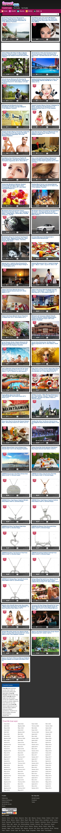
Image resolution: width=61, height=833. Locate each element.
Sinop (38, 828)
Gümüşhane (55, 822)
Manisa (40, 826)
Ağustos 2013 (7, 782)
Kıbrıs (42, 830)
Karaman (37, 824)
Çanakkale (46, 820)
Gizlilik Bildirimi (5, 802)
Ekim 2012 (34, 786)
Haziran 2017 (35, 757)
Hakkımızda (5, 798)
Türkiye (38, 830)
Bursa (41, 820)
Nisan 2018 (7, 753)
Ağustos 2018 (7, 751)
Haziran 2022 (49, 726)
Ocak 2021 (48, 734)
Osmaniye (17, 828)
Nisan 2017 (7, 759)
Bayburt (18, 820)
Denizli (3, 822)
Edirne (18, 822)
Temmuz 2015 (21, 769)
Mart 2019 (20, 746)
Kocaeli (22, 826)
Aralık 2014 (7, 773)
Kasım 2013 (21, 780)
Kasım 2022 (35, 724)
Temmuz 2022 (35, 726)
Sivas (42, 828)
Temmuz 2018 (21, 751)
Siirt (35, 828)
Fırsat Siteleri (48, 830)
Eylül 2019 (48, 742)
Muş (53, 826)
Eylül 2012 (48, 786)
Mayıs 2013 (48, 782)
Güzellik (13, 11)
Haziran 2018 (35, 751)
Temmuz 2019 (21, 744)
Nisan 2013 (7, 784)
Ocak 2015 (48, 771)
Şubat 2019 (34, 746)
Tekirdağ (56, 828)
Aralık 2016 (7, 761)
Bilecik (22, 820)
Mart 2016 (20, 765)
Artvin (53, 818)
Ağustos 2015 (7, 769)
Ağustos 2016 (7, 763)
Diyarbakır (8, 822)
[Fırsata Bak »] (15, 33)
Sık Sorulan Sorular (7, 804)
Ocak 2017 (48, 759)
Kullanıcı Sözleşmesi (7, 800)
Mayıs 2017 (48, 757)
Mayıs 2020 (48, 738)
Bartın (8, 820)
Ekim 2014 (34, 773)
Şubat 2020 (34, 740)
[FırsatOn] (10, 4)
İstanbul (4, 818)
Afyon (26, 818)
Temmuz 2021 (35, 732)
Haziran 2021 (49, 732)
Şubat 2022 (48, 728)
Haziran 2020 (35, 738)
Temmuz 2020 (21, 738)
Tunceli (12, 830)
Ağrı (30, 818)
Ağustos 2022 (21, 726)
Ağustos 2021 (21, 732)
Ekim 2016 (34, 761)
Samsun (31, 828)
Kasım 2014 (21, 773)
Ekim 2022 (48, 724)
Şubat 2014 (34, 777)
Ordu (12, 828)
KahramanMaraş (25, 824)
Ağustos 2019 (7, 744)
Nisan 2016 (7, 765)
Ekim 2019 (34, 742)
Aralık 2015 (7, 767)
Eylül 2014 (48, 773)
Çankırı (51, 820)
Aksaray (34, 818)
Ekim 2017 (34, 755)
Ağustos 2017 (7, 757)
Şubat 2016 (34, 765)
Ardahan (48, 818)
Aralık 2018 (7, 748)
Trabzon (8, 830)
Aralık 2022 (21, 724)
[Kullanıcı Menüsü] (41, 11)
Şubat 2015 (34, 771)
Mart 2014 (20, 777)
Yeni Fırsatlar (24, 8)
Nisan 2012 (7, 790)
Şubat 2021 (34, 734)
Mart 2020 (20, 740)
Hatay (8, 824)
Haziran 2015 (35, 769)
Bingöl (26, 820)
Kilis (18, 826)
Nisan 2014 (7, 777)
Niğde (8, 828)
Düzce (13, 822)
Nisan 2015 (7, 771)
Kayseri (53, 824)
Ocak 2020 (48, 740)
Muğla (49, 826)
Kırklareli (9, 826)
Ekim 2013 (34, 780)
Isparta (15, 824)
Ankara (8, 818)
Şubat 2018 (34, 753)
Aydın (56, 818)
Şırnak (51, 828)
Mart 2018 (20, 753)
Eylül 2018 (48, 748)
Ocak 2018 (48, 753)
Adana (16, 818)
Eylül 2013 (48, 780)
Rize (22, 828)
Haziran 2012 (35, 788)
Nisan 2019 (7, 746)
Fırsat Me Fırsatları (7, 8)
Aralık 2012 (7, 786)
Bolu (33, 820)
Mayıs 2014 (48, 775)
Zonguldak (33, 830)
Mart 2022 (34, 728)
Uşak (16, 830)
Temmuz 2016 (21, 763)
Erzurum (32, 822)
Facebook (34, 800)
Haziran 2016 (35, 763)
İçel (19, 824)
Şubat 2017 (34, 759)
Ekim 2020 (34, 736)
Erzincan (27, 822)
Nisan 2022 (21, 728)
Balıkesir (4, 820)
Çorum (56, 820)
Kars (42, 824)
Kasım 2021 (35, 730)
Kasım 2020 (21, 736)
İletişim (3, 806)
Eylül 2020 (48, 736)
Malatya (36, 826)
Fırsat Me (27, 38)
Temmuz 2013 (21, 782)
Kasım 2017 (21, 755)
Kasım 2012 (21, 786)
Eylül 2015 (48, 767)
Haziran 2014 (35, 775)
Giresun (49, 822)
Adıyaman (21, 818)
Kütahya (31, 826)
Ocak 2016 (48, 765)
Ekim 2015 (34, 767)
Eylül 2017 (48, 755)
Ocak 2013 (48, 784)
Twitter (33, 802)
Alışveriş (22, 11)
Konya (26, 826)
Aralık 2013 (7, 780)
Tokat (3, 830)
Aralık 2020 (7, 736)
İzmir (12, 818)
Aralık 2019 (7, 742)
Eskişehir (37, 822)
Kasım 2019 (21, 742)
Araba (37, 11)
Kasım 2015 (21, 767)
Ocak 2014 (48, 777)
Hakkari (4, 824)
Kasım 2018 (21, 748)
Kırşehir (14, 826)
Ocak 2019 (48, 746)
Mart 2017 (20, 759)
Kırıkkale (4, 826)
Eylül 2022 (6, 726)
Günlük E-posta (35, 798)
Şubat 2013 (34, 784)
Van (20, 830)
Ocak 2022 (6, 730)
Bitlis (30, 820)
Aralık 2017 (7, 755)
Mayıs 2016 (48, 763)
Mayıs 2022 (7, 728)
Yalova (23, 830)
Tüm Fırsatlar (16, 8)
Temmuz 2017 (21, 757)
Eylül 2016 (48, 761)
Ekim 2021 (48, 730)
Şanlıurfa (46, 828)
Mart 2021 (20, 734)
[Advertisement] (30, 46)
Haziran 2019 (35, 744)
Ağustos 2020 (7, 738)
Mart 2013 (20, 784)
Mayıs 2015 (48, 769)
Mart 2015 (20, 771)
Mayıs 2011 (21, 790)
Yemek (5, 11)
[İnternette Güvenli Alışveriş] (9, 811)
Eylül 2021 (6, 732)
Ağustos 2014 (7, 775)
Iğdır (12, 824)
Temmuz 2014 (21, 775)
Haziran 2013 (35, 782)
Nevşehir (4, 828)
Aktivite (30, 11)
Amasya (39, 818)
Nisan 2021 (7, 734)
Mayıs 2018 (48, 751)
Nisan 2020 (7, 740)
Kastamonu (47, 824)
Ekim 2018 (34, 748)
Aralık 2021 (21, 730)
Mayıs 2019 (48, 744)
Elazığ (22, 822)
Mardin (45, 826)
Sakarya (26, 828)
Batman (13, 820)
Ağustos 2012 (7, 788)
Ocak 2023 (6, 724)
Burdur (37, 820)
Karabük (32, 824)
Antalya (43, 818)
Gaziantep (43, 822)
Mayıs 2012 (48, 788)
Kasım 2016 (21, 761)
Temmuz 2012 (21, 788)
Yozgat (27, 830)
